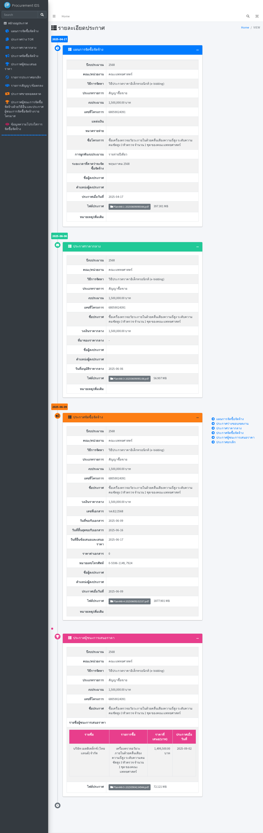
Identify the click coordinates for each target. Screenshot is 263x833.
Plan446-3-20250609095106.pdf (131, 378)
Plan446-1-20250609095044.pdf (131, 206)
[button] (54, 16)
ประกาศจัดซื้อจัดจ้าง (230, 433)
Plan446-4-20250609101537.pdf (131, 601)
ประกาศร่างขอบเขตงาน (232, 423)
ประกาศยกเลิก (226, 442)
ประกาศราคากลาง (229, 428)
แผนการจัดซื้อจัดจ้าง (230, 419)
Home (66, 16)
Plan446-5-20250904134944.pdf (131, 787)
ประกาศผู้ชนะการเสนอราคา (235, 437)
